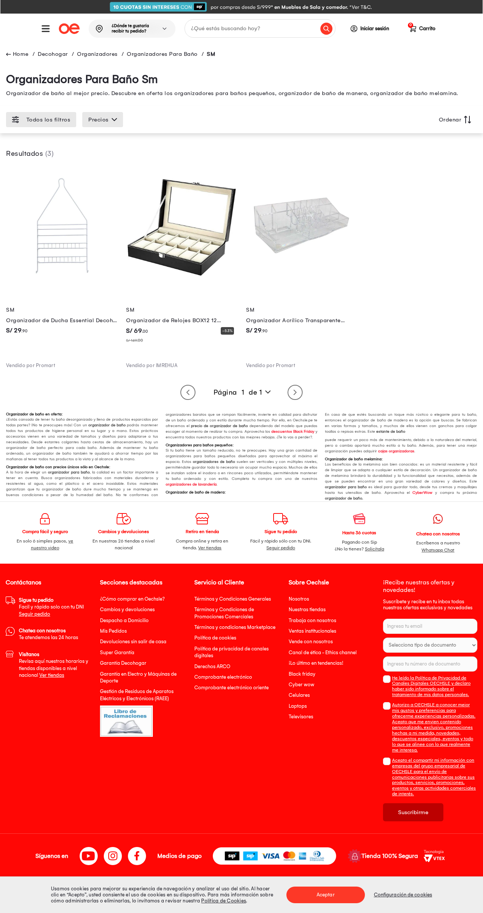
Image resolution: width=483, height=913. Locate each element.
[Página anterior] (187, 392)
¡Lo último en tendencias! (316, 663)
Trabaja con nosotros (312, 620)
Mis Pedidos (113, 631)
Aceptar (326, 895)
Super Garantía (117, 652)
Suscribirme (413, 812)
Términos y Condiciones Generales (232, 599)
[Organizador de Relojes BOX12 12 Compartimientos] (181, 279)
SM (211, 54)
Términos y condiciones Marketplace (234, 627)
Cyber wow (301, 684)
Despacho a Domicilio (124, 620)
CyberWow (422, 492)
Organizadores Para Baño (162, 54)
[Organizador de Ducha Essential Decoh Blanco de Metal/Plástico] (61, 279)
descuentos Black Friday (292, 431)
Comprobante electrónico (223, 677)
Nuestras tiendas (307, 609)
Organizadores (97, 54)
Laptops (298, 706)
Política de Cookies (223, 901)
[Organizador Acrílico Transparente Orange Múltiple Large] (301, 279)
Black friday (302, 674)
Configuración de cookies (403, 895)
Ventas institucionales (312, 631)
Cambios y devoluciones (127, 609)
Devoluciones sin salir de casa (133, 641)
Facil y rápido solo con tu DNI (51, 607)
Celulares (299, 695)
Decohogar (53, 54)
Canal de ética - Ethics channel (323, 652)
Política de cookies (215, 638)
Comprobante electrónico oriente (231, 687)
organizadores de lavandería (191, 484)
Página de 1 (238, 392)
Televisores (301, 716)
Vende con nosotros (311, 641)
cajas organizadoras (396, 451)
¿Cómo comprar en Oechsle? (132, 599)
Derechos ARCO (212, 666)
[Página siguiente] (295, 392)
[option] (241, 7)
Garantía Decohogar (123, 663)
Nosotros (299, 599)
